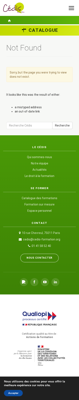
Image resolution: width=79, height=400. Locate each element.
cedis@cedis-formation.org (41, 239)
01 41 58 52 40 (41, 246)
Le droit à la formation (39, 176)
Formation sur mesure (39, 204)
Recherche (62, 125)
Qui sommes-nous (39, 157)
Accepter (13, 393)
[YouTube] (45, 282)
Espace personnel (39, 210)
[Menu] (71, 8)
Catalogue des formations (39, 198)
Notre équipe (39, 163)
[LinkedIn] (55, 282)
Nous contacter (39, 257)
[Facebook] (34, 282)
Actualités (39, 169)
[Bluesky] (24, 282)
